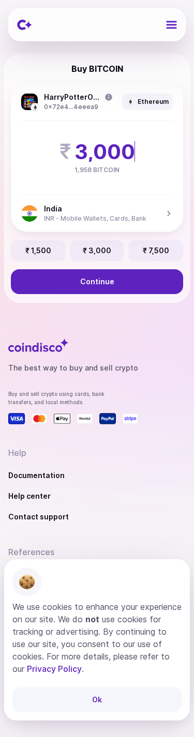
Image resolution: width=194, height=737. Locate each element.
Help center (29, 496)
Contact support (38, 516)
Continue (97, 281)
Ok (97, 699)
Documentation (36, 475)
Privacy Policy (54, 669)
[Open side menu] (171, 24)
